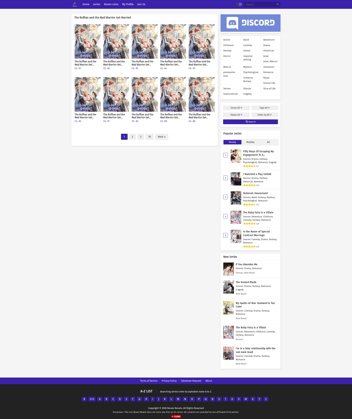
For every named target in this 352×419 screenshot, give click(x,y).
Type (264, 108)
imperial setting (247, 58)
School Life (269, 83)
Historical (268, 50)
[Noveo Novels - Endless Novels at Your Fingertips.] (75, 4)
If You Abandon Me (247, 264)
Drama (266, 45)
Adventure (268, 39)
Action (226, 39)
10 (149, 136)
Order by (264, 115)
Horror (227, 56)
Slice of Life (269, 88)
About (209, 380)
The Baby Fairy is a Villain (258, 212)
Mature (227, 66)
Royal (266, 77)
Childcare (228, 45)
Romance (268, 72)
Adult (246, 39)
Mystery (247, 66)
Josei (266, 56)
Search (252, 122)
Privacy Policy (169, 380)
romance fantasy (248, 79)
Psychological (250, 72)
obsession (268, 66)
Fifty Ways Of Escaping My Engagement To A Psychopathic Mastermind (258, 155)
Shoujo (247, 88)
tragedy (247, 93)
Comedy (247, 45)
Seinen (227, 88)
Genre (235, 108)
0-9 (92, 399)
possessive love (229, 74)
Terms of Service (148, 380)
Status (235, 115)
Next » (162, 136)
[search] (277, 4)
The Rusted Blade (246, 282)
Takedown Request (191, 380)
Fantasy (227, 50)
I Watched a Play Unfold (257, 174)
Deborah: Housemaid (255, 193)
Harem (246, 50)
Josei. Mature (270, 61)
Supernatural (230, 93)
